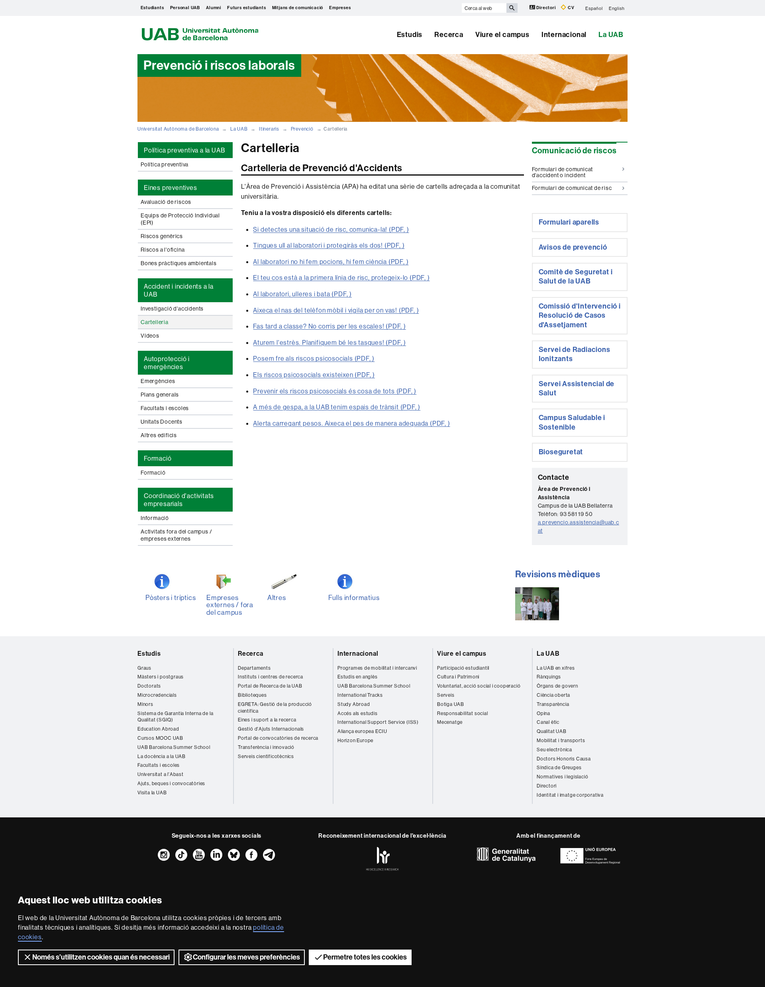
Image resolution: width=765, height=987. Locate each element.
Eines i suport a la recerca (267, 720)
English (617, 8)
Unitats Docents (161, 421)
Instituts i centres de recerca (270, 677)
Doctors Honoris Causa (564, 759)
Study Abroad (353, 704)
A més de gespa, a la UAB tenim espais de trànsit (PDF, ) (336, 407)
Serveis (446, 695)
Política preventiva (164, 164)
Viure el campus (502, 34)
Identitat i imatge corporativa (570, 795)
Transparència (553, 704)
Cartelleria (155, 322)
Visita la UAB (152, 792)
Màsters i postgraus (160, 677)
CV (570, 7)
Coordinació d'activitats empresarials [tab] (179, 500)
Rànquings (549, 677)
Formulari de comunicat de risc (572, 188)
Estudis (410, 34)
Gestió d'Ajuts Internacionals (271, 729)
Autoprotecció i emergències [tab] (167, 363)
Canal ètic (548, 722)
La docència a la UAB (161, 756)
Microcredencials (157, 695)
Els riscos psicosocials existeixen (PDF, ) (314, 375)
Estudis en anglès (357, 677)
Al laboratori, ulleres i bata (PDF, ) (302, 294)
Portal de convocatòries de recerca (278, 738)
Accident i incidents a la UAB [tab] (179, 290)
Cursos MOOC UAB (160, 738)
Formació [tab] (157, 458)
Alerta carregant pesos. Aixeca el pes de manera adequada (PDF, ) (351, 423)
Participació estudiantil (463, 668)
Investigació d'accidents (172, 308)
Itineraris (269, 129)
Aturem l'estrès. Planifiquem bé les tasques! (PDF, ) (329, 342)
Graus (144, 668)
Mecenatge (450, 722)
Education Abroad (158, 729)
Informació (155, 518)
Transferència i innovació (266, 747)
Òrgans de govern (557, 686)
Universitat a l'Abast (160, 774)
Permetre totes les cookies (365, 957)
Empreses (340, 7)
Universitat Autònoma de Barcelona (178, 129)
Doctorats (149, 686)
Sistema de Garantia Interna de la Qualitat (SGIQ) (175, 716)
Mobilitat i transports (561, 740)
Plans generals (160, 394)
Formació (153, 472)
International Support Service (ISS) (378, 722)
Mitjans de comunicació (298, 7)
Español (594, 8)
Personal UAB (185, 7)
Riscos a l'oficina (162, 249)
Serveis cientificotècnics (266, 756)
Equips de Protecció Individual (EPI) (180, 219)
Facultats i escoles (165, 408)
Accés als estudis (357, 713)
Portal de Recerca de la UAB (270, 686)
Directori (546, 7)
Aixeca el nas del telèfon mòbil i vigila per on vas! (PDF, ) (336, 310)
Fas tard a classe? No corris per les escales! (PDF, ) (329, 326)
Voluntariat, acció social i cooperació (478, 686)
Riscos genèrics (162, 236)
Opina (543, 713)
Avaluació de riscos (166, 201)
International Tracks (360, 695)
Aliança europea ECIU (362, 731)
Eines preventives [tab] (170, 188)
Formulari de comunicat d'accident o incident (562, 172)
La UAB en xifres (556, 668)
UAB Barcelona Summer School (173, 747)
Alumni (213, 7)
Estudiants (152, 7)
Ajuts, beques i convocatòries (171, 783)
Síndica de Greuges (559, 767)
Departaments (254, 668)
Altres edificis (159, 435)
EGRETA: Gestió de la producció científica (275, 707)
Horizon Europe (355, 740)
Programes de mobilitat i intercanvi (377, 668)
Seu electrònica (554, 749)
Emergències (158, 381)
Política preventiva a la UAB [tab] (184, 150)
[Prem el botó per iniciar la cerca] (512, 8)
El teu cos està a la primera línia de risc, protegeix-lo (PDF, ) (341, 277)
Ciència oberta (553, 695)
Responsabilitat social (462, 713)
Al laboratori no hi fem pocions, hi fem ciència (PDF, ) (330, 262)
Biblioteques (252, 695)
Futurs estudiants (246, 7)
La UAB (611, 34)
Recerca (448, 34)
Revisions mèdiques (557, 574)
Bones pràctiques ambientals (179, 263)
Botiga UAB (450, 704)
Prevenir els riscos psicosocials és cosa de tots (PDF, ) (334, 391)
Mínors (145, 704)
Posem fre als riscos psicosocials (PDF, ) (314, 358)
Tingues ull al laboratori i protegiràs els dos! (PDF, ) (328, 245)
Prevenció (302, 129)
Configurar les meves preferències (246, 957)
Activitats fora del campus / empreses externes (176, 535)
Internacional (563, 34)
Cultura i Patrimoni (458, 677)
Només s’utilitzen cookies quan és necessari (101, 957)
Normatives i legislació (562, 777)
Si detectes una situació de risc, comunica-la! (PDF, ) (331, 229)
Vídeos (150, 335)
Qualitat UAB (552, 731)
